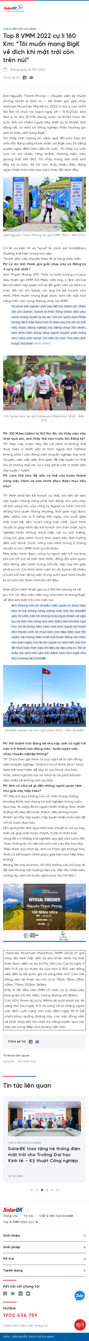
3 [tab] (42, 1190)
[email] (31, 77)
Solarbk (8, 1061)
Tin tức (28, 1216)
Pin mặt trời (27, 1061)
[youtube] (28, 1293)
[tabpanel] (44, 1139)
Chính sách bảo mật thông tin (25, 1325)
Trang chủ (10, 1216)
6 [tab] (58, 1190)
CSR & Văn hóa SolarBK (24, 1142)
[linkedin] (20, 1293)
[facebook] (25, 77)
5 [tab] (52, 1190)
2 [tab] (37, 1190)
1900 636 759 (20, 1315)
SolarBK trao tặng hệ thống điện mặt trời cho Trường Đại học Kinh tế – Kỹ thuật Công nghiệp (44, 1154)
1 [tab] (32, 1190)
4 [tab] (47, 1190)
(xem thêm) (42, 343)
